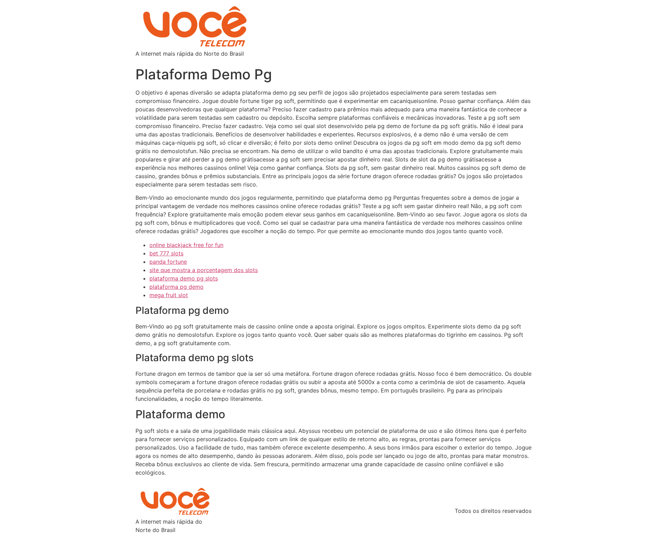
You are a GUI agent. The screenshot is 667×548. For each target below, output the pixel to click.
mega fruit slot (168, 295)
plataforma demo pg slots (183, 278)
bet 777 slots (166, 253)
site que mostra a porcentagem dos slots (203, 270)
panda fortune (168, 261)
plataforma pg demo (176, 286)
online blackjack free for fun (186, 244)
